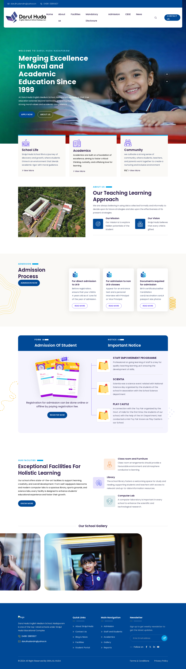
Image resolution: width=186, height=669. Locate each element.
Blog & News (81, 636)
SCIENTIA (118, 379)
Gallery (107, 642)
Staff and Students (113, 631)
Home (49, 14)
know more (27, 503)
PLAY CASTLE (121, 404)
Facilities (75, 14)
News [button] (139, 14)
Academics (82, 151)
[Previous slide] (167, 74)
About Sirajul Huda (84, 626)
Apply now (27, 114)
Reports (108, 647)
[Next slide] (167, 81)
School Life (30, 150)
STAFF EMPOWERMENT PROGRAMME (135, 358)
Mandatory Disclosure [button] (92, 17)
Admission (114, 14)
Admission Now (29, 282)
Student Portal (82, 647)
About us (61, 17)
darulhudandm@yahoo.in (34, 641)
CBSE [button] (128, 14)
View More (28, 170)
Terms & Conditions (139, 660)
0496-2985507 (29, 636)
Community (133, 150)
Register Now (57, 415)
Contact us (172, 17)
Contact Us (81, 631)
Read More (80, 306)
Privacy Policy (161, 660)
